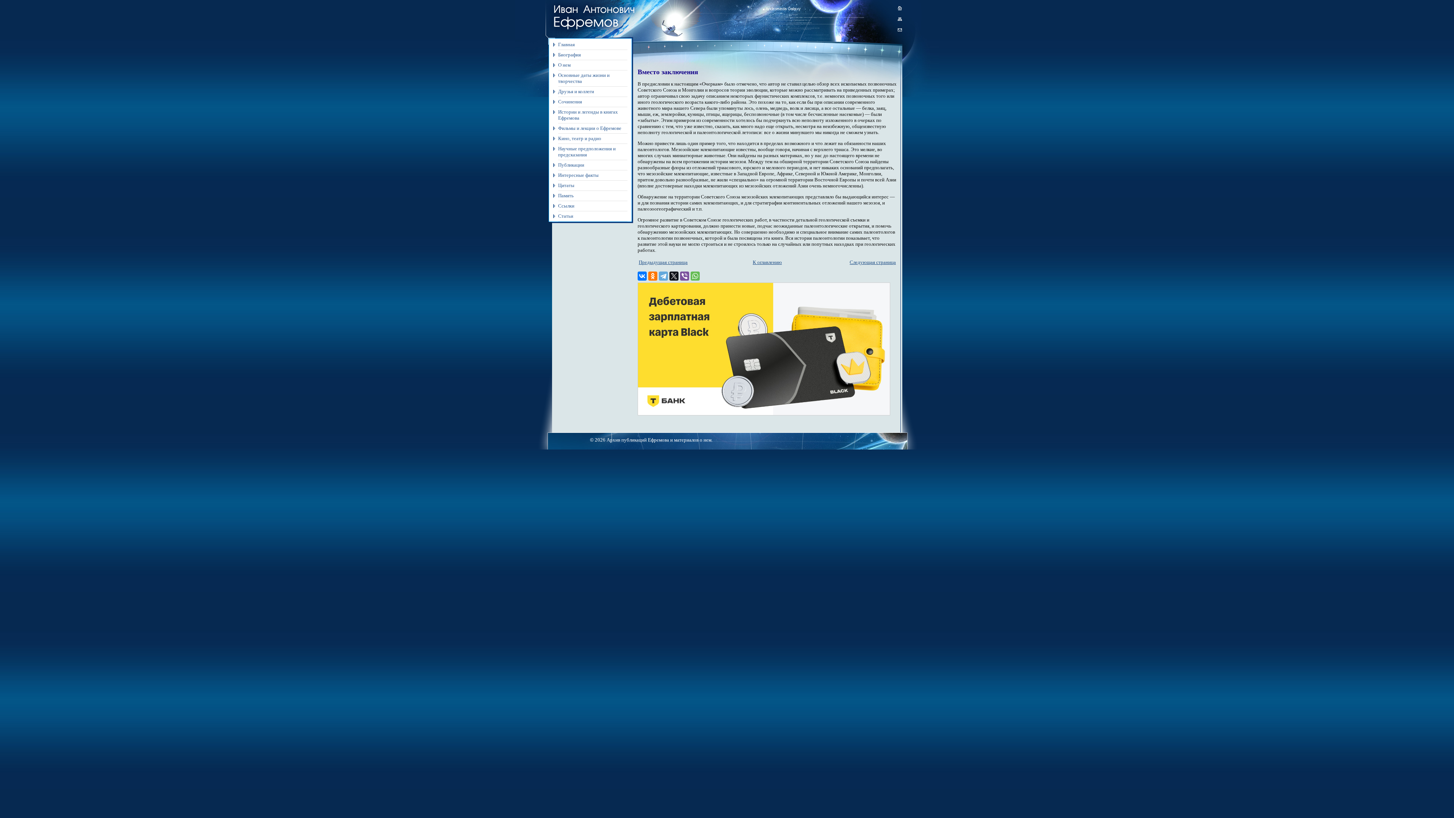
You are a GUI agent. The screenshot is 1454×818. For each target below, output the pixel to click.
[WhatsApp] (695, 276)
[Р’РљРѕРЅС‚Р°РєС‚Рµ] (642, 276)
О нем (564, 65)
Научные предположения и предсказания (587, 152)
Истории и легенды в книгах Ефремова (588, 115)
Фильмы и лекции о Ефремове (589, 128)
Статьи (565, 216)
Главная (566, 44)
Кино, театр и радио (579, 138)
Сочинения (570, 102)
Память (566, 195)
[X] (674, 276)
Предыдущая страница (663, 262)
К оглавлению (767, 262)
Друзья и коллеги (576, 91)
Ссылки (566, 206)
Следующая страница (873, 262)
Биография (569, 55)
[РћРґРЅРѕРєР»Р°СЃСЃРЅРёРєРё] (652, 276)
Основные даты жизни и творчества (584, 78)
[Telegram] (663, 276)
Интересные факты (578, 175)
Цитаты (566, 185)
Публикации (571, 165)
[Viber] (684, 276)
